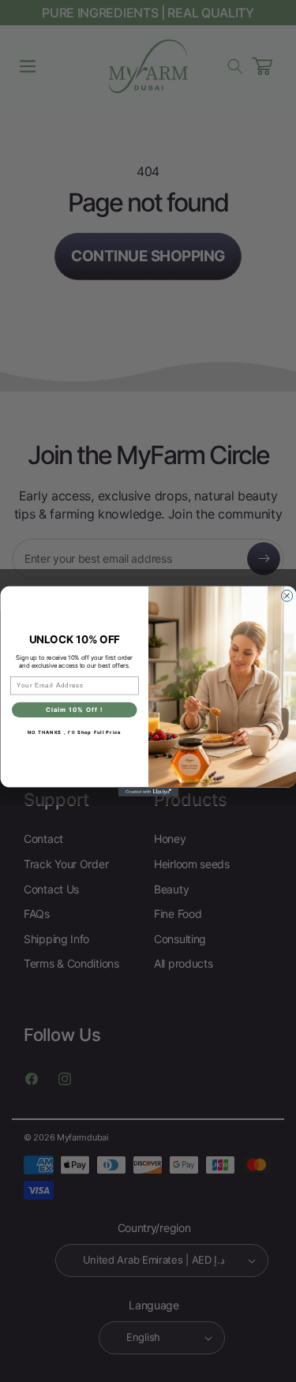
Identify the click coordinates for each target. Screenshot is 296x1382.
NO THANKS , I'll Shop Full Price (74, 732)
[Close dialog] (286, 595)
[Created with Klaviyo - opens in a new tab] (148, 791)
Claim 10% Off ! (74, 709)
